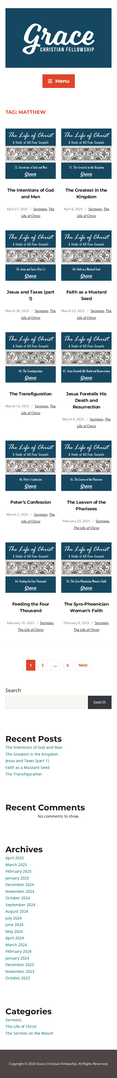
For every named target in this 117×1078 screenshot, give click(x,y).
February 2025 (18, 871)
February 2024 (18, 951)
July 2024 (13, 918)
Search (13, 690)
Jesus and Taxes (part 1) (27, 760)
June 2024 (14, 924)
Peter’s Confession (30, 502)
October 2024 (17, 897)
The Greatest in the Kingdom (31, 754)
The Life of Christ (86, 528)
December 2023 (19, 964)
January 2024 (17, 958)
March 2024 (16, 944)
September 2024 (20, 904)
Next (83, 665)
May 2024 (14, 931)
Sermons (40, 209)
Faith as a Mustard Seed (27, 767)
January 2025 (17, 878)
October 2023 (17, 978)
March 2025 (16, 864)
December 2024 (19, 884)
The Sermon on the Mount (29, 1033)
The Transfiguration (31, 393)
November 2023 (19, 971)
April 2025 (14, 857)
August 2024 (16, 911)
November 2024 (19, 891)
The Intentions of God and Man (34, 747)
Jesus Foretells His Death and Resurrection (86, 400)
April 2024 (14, 937)
